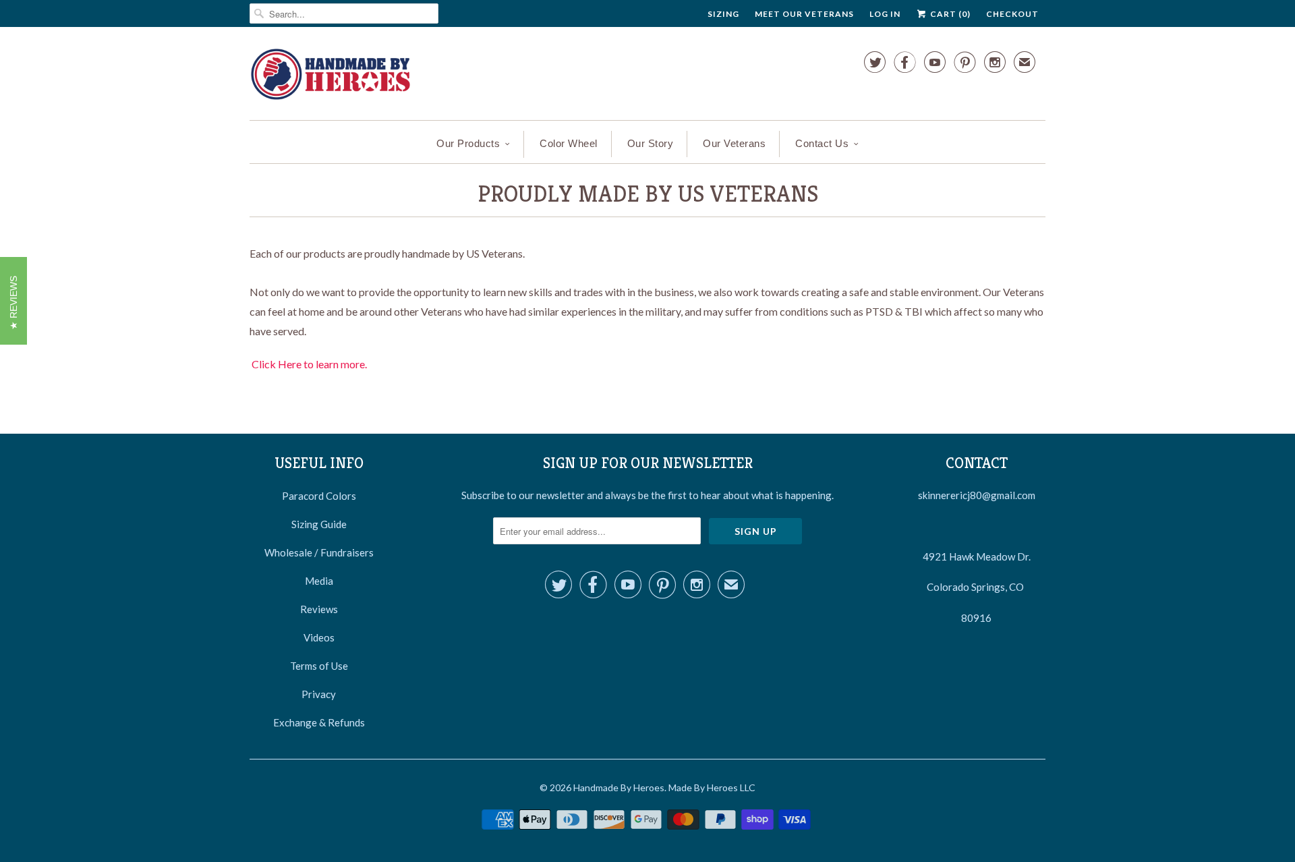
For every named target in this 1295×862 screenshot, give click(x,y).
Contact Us (821, 143)
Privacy (318, 694)
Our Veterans (734, 143)
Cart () (949, 14)
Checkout (1012, 14)
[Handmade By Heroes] (330, 77)
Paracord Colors (319, 496)
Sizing (723, 14)
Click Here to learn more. (309, 363)
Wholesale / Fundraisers (319, 552)
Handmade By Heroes (618, 787)
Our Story (650, 143)
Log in (884, 14)
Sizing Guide (319, 524)
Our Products (468, 143)
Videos (319, 637)
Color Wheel (569, 143)
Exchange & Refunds (319, 722)
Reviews (319, 609)
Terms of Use (319, 666)
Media (319, 581)
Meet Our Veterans (804, 14)
